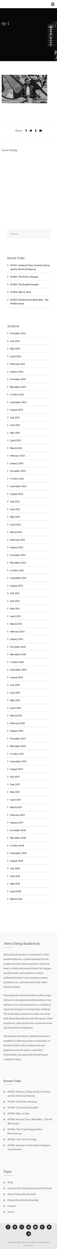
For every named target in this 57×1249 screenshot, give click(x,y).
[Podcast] (42, 1227)
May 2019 (15, 791)
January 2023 (16, 463)
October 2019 (17, 753)
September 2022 (18, 486)
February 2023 (17, 455)
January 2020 (16, 730)
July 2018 (15, 868)
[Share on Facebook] (26, 130)
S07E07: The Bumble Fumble (24, 284)
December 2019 (18, 738)
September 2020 (18, 669)
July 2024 (15, 341)
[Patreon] (49, 1227)
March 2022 (16, 532)
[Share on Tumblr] (35, 130)
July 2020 (15, 684)
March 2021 (16, 623)
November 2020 (18, 654)
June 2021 (15, 600)
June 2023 (15, 425)
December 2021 (18, 555)
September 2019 (18, 761)
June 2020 (15, 692)
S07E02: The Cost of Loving (22, 1139)
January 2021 (16, 639)
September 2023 (18, 402)
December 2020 (18, 646)
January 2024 (16, 371)
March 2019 (16, 807)
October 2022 (17, 478)
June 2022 (15, 509)
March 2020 (16, 715)
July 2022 (15, 501)
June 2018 (15, 876)
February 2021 (17, 631)
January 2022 (16, 547)
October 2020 (17, 662)
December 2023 (18, 379)
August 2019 (16, 769)
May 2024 (15, 348)
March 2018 (16, 898)
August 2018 (16, 860)
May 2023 (15, 432)
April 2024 (15, 356)
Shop (10, 1182)
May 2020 (15, 700)
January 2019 (16, 822)
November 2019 (18, 746)
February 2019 (17, 814)
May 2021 (15, 608)
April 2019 (15, 799)
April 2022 (15, 524)
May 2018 (15, 883)
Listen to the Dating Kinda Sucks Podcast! (29, 1188)
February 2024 (17, 363)
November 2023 (18, 386)
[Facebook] (8, 1227)
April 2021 (15, 616)
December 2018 (18, 830)
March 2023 (16, 448)
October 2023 (17, 394)
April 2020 (15, 707)
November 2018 (18, 837)
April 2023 (15, 440)
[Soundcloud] (28, 1233)
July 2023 (15, 417)
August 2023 (16, 409)
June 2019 (15, 784)
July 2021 (15, 593)
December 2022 (18, 470)
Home (10, 1211)
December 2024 (18, 333)
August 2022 (16, 493)
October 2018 (17, 845)
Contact (11, 1205)
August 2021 (16, 585)
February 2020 (17, 723)
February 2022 (17, 539)
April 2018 (15, 891)
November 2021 (18, 562)
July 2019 (15, 776)
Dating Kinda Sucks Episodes (22, 1199)
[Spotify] (28, 1227)
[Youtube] (35, 1227)
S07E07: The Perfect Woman (24, 276)
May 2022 (15, 516)
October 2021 (17, 570)
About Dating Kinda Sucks (21, 1194)
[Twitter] (31, 130)
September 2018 (18, 853)
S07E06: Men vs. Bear (20, 291)
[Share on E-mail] (40, 130)
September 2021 (18, 577)
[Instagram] (21, 1227)
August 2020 (16, 677)
